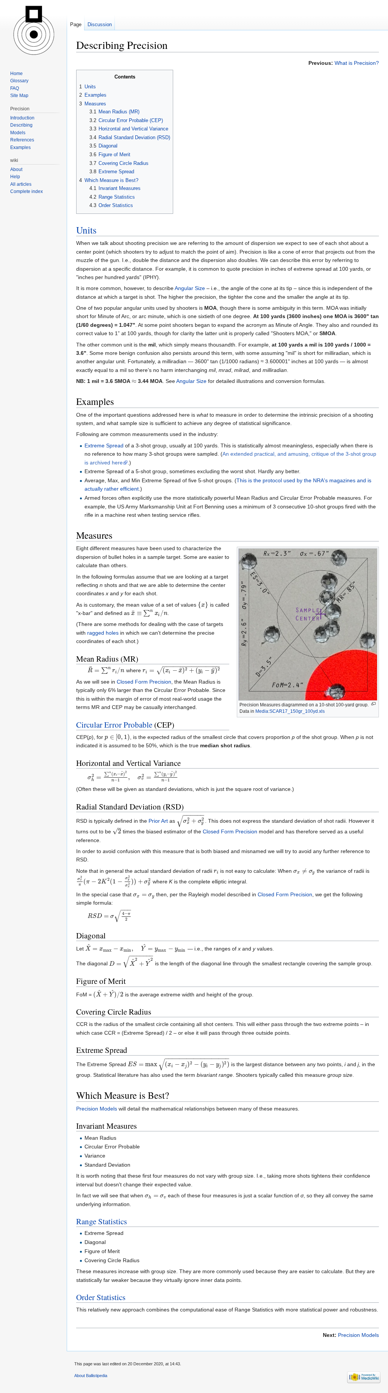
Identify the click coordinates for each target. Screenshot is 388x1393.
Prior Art (158, 821)
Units (86, 229)
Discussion (100, 24)
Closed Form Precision (144, 682)
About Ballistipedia (90, 1375)
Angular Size (190, 288)
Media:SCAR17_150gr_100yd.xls (290, 711)
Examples (20, 147)
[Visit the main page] (33, 30)
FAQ (14, 88)
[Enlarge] (373, 704)
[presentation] (133, 381)
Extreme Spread (104, 445)
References (22, 140)
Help (15, 176)
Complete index (26, 191)
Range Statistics (101, 1221)
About (16, 169)
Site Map (19, 95)
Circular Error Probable (114, 724)
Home (16, 73)
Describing (21, 125)
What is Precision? (357, 63)
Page (75, 24)
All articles (20, 184)
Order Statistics (100, 1297)
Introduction (22, 118)
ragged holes (103, 633)
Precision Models (96, 1109)
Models (17, 132)
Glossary (19, 80)
